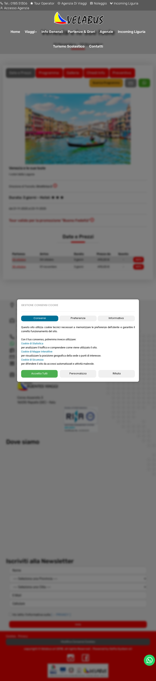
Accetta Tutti (39, 374)
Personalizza (78, 374)
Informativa (116, 318)
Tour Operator (43, 3)
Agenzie (106, 32)
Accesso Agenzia (16, 8)
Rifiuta (117, 374)
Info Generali (52, 32)
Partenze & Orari (81, 32)
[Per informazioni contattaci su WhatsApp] (149, 660)
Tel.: (7, 3)
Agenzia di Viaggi (74, 3)
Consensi (40, 318)
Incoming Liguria (125, 3)
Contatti (96, 46)
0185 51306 (19, 3)
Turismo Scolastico (68, 46)
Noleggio (100, 3)
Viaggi (30, 32)
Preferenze (78, 318)
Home (15, 32)
